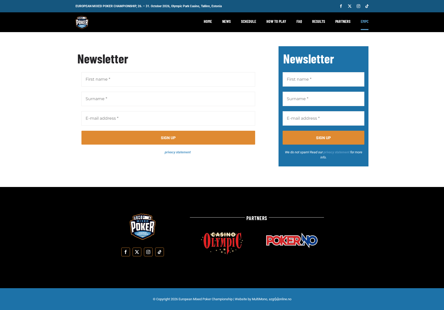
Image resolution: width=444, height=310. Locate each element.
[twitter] (349, 6)
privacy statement (178, 152)
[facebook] (341, 6)
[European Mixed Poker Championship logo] (82, 17)
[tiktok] (366, 6)
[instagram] (358, 6)
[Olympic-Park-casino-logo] (222, 234)
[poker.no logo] (292, 234)
